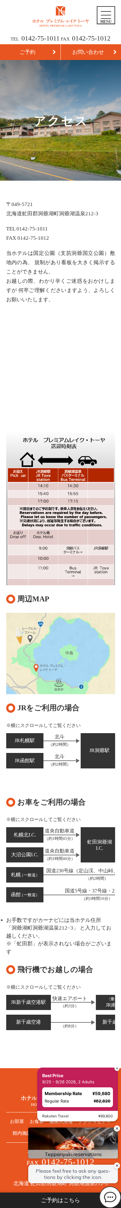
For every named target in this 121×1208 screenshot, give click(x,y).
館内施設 (22, 1133)
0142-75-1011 (40, 38)
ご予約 (27, 52)
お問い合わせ (88, 52)
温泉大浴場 (61, 1121)
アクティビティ (94, 1121)
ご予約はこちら (60, 1200)
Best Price (52, 1075)
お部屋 (17, 1121)
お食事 (37, 1121)
